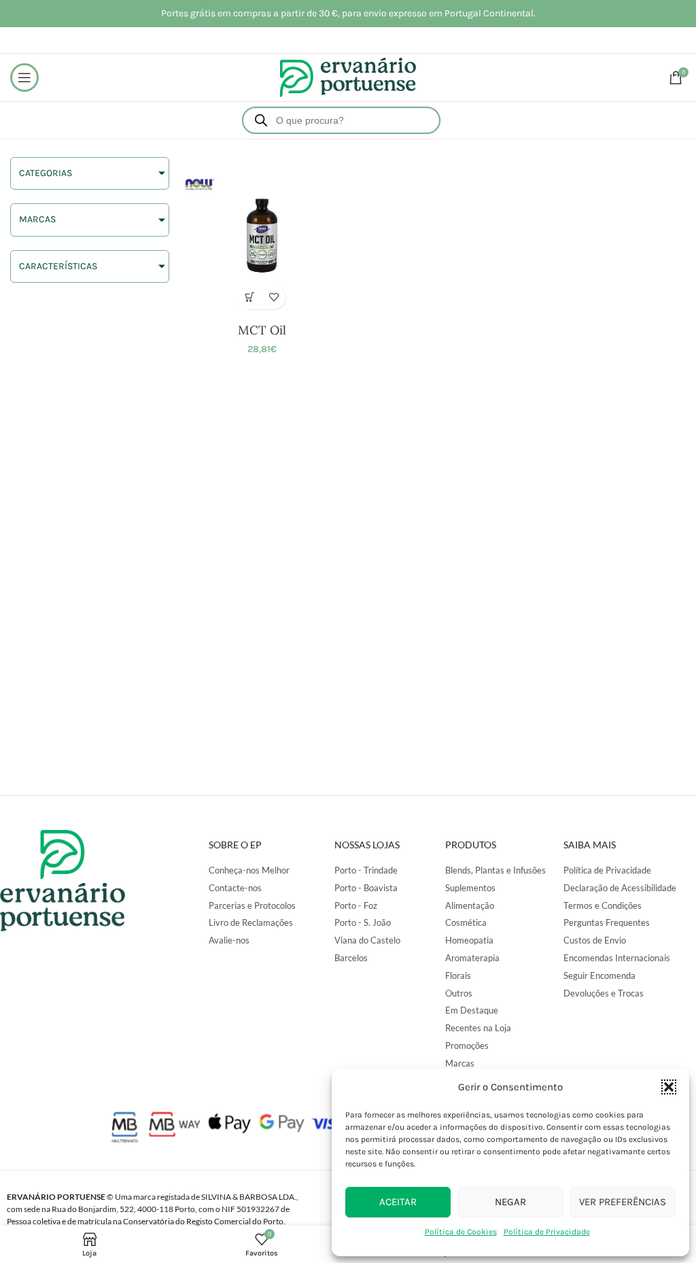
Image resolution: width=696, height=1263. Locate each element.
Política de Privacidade (547, 1231)
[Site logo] (348, 76)
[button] (669, 1087)
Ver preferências (622, 1202)
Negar (510, 1202)
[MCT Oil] (262, 236)
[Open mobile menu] (24, 77)
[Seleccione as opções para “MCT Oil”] (250, 297)
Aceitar (398, 1202)
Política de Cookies (461, 1231)
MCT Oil (262, 330)
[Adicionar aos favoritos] (273, 297)
